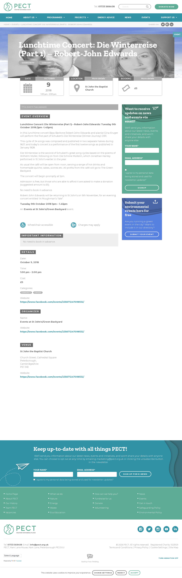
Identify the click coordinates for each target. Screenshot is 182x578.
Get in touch (145, 503)
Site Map (173, 547)
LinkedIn (171, 24)
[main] (91, 231)
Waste (53, 508)
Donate (99, 503)
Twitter (163, 24)
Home (9, 17)
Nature (53, 499)
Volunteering (102, 508)
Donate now (166, 7)
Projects (80, 17)
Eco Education (57, 512)
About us (28, 17)
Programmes (54, 17)
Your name (131, 146)
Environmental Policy (150, 512)
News (128, 17)
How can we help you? (106, 494)
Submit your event (142, 234)
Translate (19, 561)
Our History (11, 503)
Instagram (158, 529)
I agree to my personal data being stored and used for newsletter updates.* (139, 176)
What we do (56, 494)
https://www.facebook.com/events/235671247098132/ (52, 302)
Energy (54, 503)
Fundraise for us (103, 499)
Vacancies (11, 512)
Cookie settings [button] (103, 573)
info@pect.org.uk (39, 545)
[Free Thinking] (90, 559)
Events (146, 17)
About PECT (12, 499)
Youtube (166, 529)
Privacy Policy (141, 547)
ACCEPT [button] (134, 573)
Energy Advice (106, 17)
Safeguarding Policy (149, 508)
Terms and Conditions (120, 547)
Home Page (12, 494)
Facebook (167, 24)
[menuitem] (9, 17)
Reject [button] (121, 573)
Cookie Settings (158, 547)
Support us (168, 17)
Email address (134, 158)
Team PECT (11, 508)
